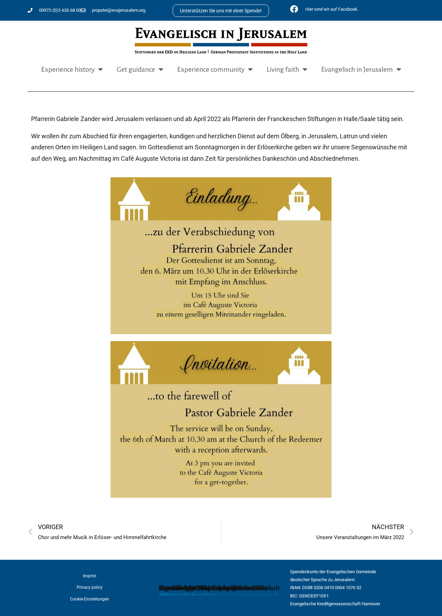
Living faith (283, 69)
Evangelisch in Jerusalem (357, 69)
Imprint (89, 576)
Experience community (210, 69)
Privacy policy (90, 587)
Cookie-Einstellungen (89, 599)
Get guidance (136, 69)
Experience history (68, 69)
